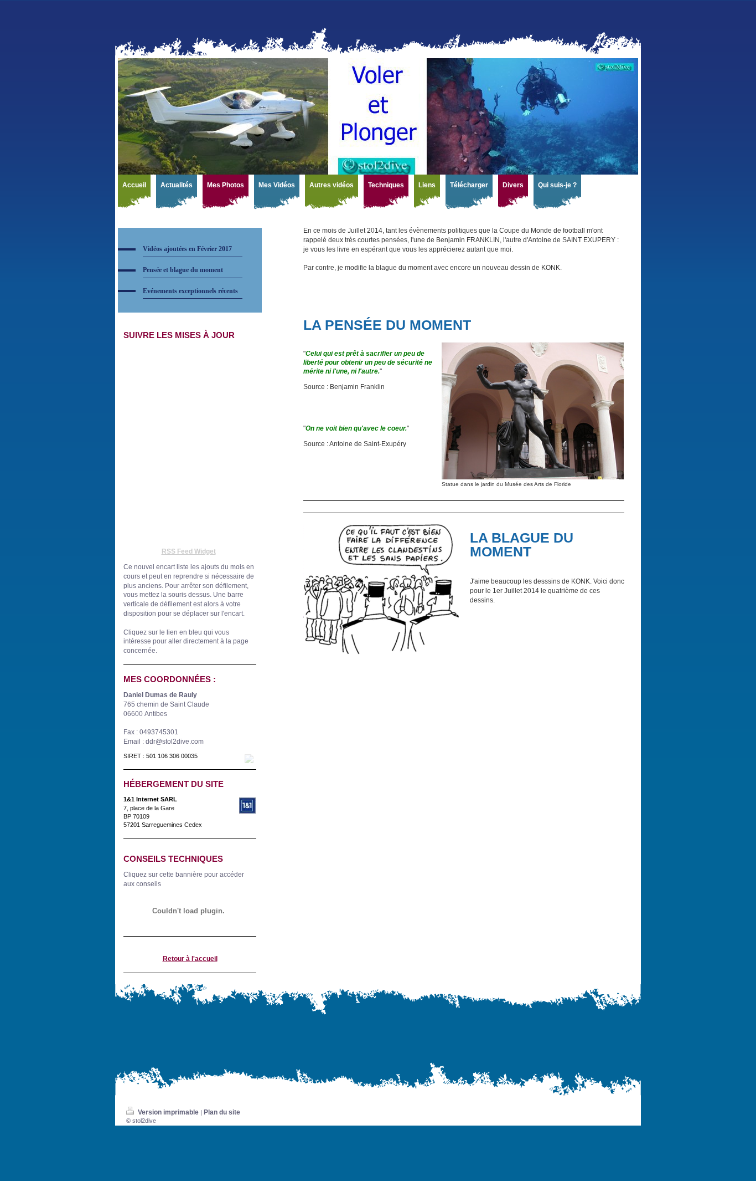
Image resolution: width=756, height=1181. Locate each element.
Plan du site (222, 1112)
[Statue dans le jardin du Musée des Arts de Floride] (533, 410)
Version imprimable (168, 1112)
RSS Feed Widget (189, 551)
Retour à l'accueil (190, 959)
